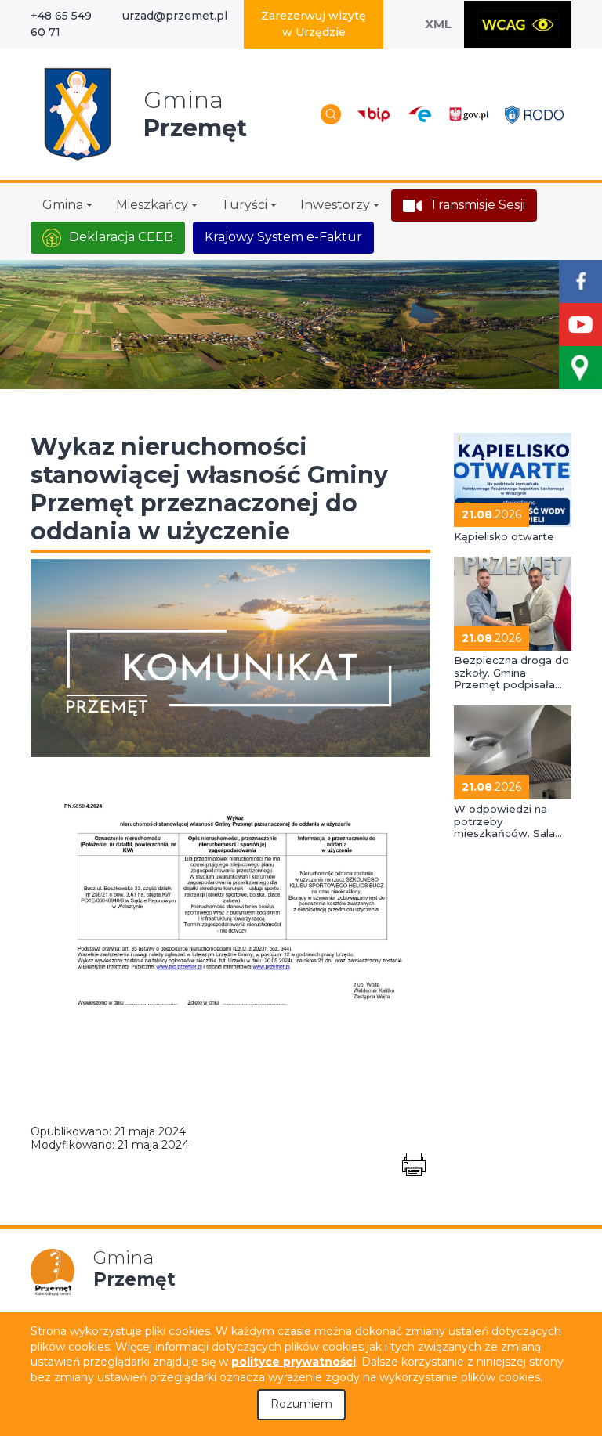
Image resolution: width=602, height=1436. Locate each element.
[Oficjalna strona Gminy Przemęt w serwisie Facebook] (580, 281)
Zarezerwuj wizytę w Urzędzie (313, 24)
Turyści (244, 204)
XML (438, 23)
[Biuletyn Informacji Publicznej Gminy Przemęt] (374, 114)
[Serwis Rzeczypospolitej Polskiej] (468, 114)
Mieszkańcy (152, 204)
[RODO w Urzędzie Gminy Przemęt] (534, 114)
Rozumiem (301, 1404)
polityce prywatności (293, 1362)
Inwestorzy (335, 204)
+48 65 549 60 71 (61, 24)
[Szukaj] (331, 114)
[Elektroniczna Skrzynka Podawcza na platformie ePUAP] (419, 115)
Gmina (62, 204)
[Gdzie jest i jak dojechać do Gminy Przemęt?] (580, 367)
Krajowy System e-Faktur (283, 236)
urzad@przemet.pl (174, 16)
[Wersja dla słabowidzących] (517, 24)
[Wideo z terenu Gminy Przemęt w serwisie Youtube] (580, 324)
